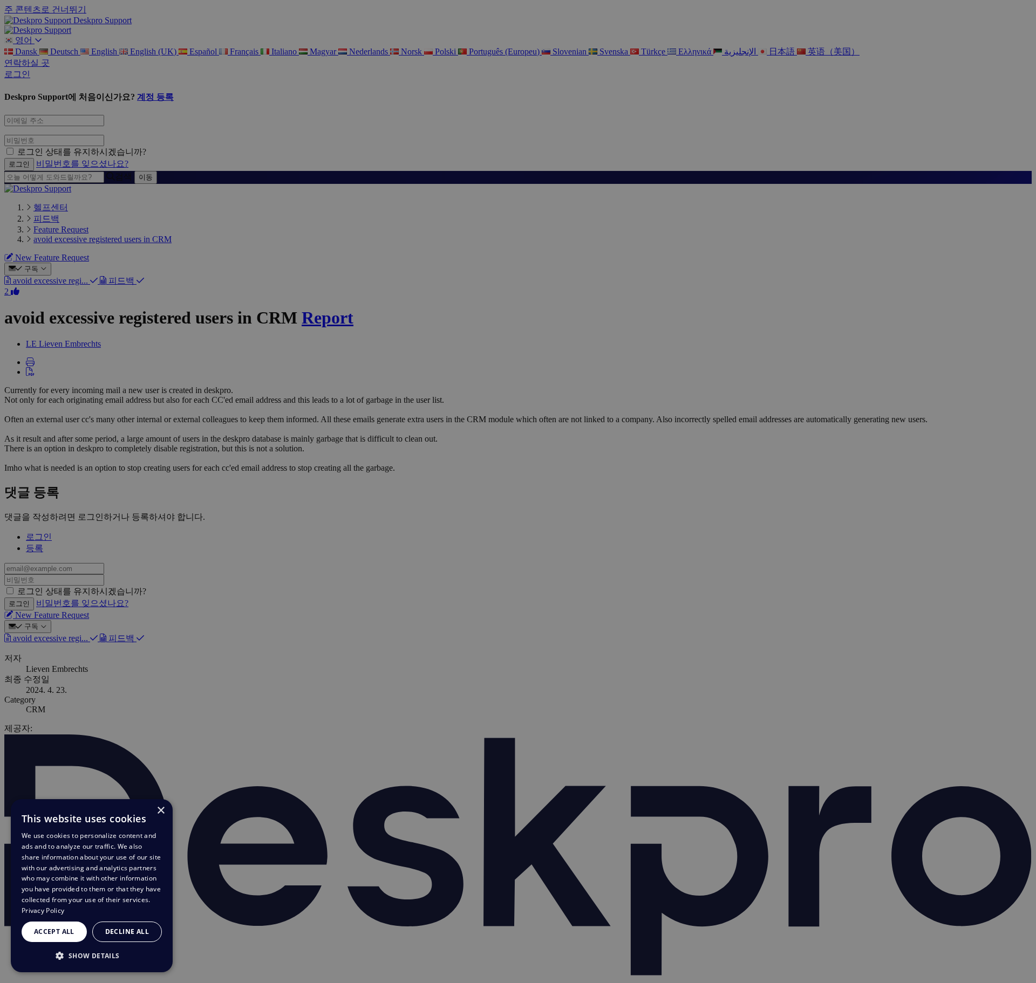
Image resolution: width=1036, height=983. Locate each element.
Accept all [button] (54, 931)
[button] (92, 955)
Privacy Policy (43, 910)
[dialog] (92, 885)
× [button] (160, 811)
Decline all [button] (127, 931)
